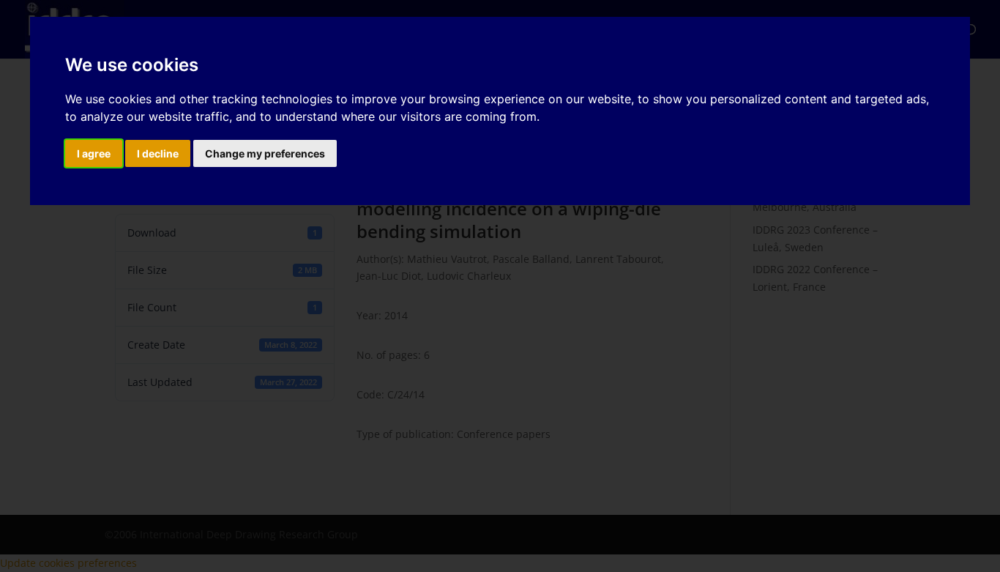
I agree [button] (94, 153)
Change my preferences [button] (265, 153)
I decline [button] (158, 153)
